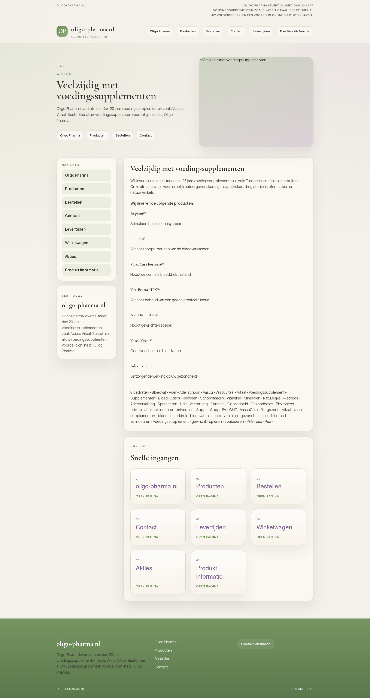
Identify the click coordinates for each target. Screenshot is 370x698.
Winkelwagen (76, 242)
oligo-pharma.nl (157, 486)
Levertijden (261, 31)
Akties (70, 256)
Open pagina (147, 496)
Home (60, 66)
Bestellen (213, 31)
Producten (188, 31)
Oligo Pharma (160, 31)
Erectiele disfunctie (295, 31)
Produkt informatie (82, 269)
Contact (236, 31)
